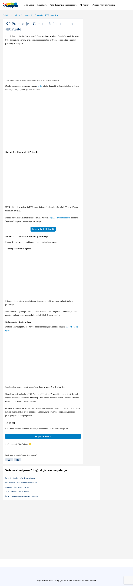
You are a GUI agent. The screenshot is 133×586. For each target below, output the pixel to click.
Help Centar (8, 15)
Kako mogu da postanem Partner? (17, 487)
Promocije (39, 15)
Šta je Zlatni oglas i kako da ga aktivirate (20, 478)
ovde (40, 86)
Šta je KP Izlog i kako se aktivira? (17, 492)
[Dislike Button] (18, 458)
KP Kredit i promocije (24, 15)
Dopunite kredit (43, 436)
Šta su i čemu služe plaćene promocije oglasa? (22, 496)
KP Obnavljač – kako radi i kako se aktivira (21, 483)
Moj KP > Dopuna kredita (59, 218)
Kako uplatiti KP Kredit (43, 229)
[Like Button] (9, 458)
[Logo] (12, 5)
